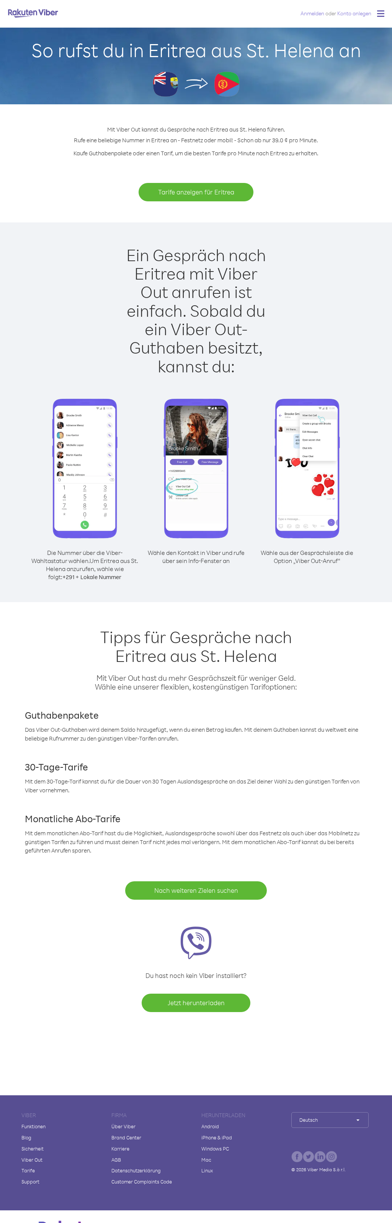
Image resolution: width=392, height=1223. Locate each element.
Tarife (28, 1170)
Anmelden (312, 13)
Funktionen (33, 1126)
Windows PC (215, 1149)
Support (30, 1182)
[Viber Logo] (33, 13)
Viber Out (31, 1160)
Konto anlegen (354, 13)
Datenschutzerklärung (136, 1170)
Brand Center (126, 1137)
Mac (206, 1160)
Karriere (120, 1149)
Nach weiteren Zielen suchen (196, 890)
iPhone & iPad (216, 1137)
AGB (116, 1160)
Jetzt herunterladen (196, 1003)
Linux (207, 1170)
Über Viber (123, 1126)
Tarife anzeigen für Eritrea (196, 192)
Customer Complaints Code (141, 1182)
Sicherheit (32, 1149)
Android (210, 1126)
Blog (26, 1137)
